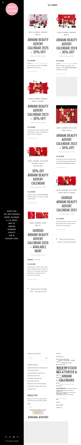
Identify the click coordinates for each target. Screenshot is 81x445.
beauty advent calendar (66, 63)
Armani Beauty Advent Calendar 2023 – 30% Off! (38, 112)
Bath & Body (73, 128)
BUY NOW (37, 259)
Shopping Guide (38, 166)
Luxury (64, 130)
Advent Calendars (11, 217)
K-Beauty (12, 232)
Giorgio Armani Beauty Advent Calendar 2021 (66, 203)
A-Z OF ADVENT (12, 220)
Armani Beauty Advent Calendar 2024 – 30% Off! (66, 45)
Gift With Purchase (12, 214)
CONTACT (59, 407)
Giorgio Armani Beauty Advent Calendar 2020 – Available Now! (38, 240)
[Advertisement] (66, 86)
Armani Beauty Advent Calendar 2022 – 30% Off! (66, 141)
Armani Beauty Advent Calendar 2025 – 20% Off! (38, 45)
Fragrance (12, 229)
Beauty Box (12, 211)
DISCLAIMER (59, 405)
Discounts (35, 163)
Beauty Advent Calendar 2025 (40, 63)
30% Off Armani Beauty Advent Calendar (38, 177)
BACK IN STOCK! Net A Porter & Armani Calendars (66, 374)
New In (11, 235)
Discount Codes (11, 238)
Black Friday (44, 161)
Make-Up (12, 223)
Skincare (12, 226)
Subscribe (38, 412)
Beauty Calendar (14, 441)
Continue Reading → (32, 71)
